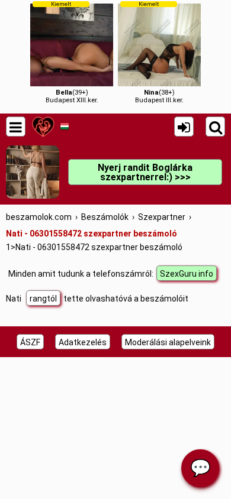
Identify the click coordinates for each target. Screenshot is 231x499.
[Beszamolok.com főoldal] (42, 127)
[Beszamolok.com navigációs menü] (15, 126)
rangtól (43, 298)
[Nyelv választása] (64, 126)
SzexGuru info (186, 273)
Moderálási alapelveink (168, 342)
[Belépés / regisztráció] (184, 126)
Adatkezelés (83, 342)
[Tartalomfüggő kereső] (215, 126)
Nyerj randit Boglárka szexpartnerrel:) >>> (145, 172)
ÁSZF (30, 342)
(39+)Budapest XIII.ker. (72, 52)
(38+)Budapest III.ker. (159, 52)
